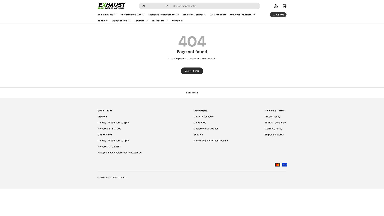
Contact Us (200, 122)
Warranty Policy (273, 128)
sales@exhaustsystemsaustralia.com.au (120, 152)
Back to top (192, 92)
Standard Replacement (162, 14)
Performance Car (131, 14)
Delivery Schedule (204, 116)
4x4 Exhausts (105, 14)
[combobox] (199, 6)
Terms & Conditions (275, 122)
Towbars (139, 20)
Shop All (198, 134)
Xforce (176, 20)
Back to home (192, 70)
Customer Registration (206, 128)
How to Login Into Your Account (211, 140)
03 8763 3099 (113, 128)
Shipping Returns (274, 134)
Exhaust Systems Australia (115, 177)
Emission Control (193, 14)
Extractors (158, 20)
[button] (284, 6)
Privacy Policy (272, 116)
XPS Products (218, 14)
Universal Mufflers (241, 14)
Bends (101, 20)
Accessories (119, 20)
